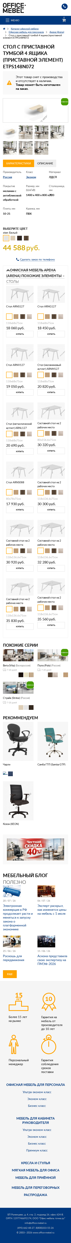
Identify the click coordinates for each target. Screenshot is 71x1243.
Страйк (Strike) (11, 698)
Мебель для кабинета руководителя (35, 1120)
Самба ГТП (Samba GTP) (51, 764)
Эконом (31, 177)
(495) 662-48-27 (26, 1227)
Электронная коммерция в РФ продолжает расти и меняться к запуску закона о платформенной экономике (18, 917)
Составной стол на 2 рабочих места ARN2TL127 (49, 602)
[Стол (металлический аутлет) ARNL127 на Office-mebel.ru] (20, 411)
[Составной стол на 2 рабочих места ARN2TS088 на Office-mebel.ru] (51, 411)
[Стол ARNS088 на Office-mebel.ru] (20, 470)
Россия (7, 177)
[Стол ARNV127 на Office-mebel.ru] (20, 352)
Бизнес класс (37, 1106)
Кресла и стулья (35, 1163)
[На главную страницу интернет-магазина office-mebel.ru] (14, 7)
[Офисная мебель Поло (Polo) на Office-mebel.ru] (52, 655)
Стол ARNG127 (46, 306)
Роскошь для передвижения (13, 958)
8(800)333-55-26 (45, 1227)
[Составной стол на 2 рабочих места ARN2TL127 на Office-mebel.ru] (51, 586)
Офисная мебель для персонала (35, 1084)
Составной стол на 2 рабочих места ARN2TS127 (49, 486)
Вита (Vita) (9, 665)
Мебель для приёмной (35, 1177)
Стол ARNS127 (15, 306)
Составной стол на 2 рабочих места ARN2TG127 (18, 545)
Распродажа (35, 1195)
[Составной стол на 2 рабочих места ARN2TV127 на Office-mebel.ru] (51, 528)
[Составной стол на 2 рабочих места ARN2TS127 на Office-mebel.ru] (51, 470)
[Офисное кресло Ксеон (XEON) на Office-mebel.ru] (18, 800)
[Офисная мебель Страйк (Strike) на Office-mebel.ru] (18, 687)
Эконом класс (37, 1099)
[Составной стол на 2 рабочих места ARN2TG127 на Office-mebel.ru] (20, 528)
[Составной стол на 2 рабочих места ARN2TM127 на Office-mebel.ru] (20, 586)
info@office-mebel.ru (36, 1223)
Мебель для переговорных (36, 1187)
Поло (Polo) (43, 665)
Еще (10, 974)
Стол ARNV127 (15, 365)
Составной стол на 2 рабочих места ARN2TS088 (49, 427)
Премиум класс (37, 1150)
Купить (20, 334)
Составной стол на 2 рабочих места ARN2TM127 (18, 603)
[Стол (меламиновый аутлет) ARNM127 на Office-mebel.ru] (51, 352)
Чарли (6, 764)
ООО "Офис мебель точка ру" (49, 1218)
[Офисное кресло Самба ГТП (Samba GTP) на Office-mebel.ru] (53, 741)
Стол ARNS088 (15, 482)
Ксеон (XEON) (11, 824)
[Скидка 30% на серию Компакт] (35, 849)
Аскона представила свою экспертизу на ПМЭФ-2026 (52, 960)
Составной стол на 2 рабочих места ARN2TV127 (49, 545)
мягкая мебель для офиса (35, 1170)
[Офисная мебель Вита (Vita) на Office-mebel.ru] (18, 655)
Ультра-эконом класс (37, 1092)
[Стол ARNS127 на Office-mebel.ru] (20, 294)
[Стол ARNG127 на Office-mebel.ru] (51, 294)
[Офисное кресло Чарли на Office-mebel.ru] (18, 741)
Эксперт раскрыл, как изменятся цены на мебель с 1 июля (51, 910)
